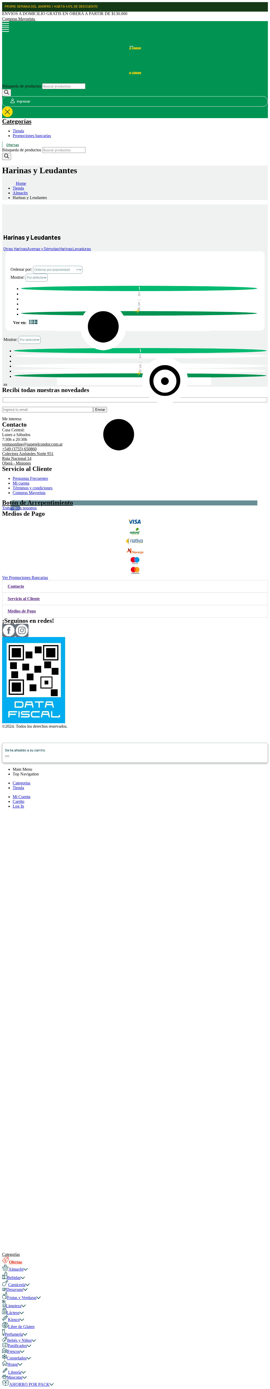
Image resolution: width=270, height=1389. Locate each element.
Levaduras (82, 248)
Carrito (18, 801)
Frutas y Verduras (21, 1297)
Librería (14, 1372)
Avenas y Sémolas (43, 248)
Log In (18, 806)
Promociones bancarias (32, 135)
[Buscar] (6, 92)
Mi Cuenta (21, 796)
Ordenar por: (22, 269)
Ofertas (12, 144)
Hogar (12, 1364)
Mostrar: (18, 277)
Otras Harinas (15, 248)
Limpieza (13, 1306)
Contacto (16, 586)
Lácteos (13, 1312)
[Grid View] (31, 322)
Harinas (66, 248)
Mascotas (14, 1377)
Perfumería (14, 1334)
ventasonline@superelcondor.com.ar (32, 444)
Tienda (18, 131)
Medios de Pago (22, 611)
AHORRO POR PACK (29, 1384)
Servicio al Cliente (24, 598)
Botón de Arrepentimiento (37, 502)
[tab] (135, 586)
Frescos (13, 1351)
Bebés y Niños (19, 1340)
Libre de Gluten (21, 1326)
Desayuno (14, 1289)
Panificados (17, 1345)
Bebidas (14, 1277)
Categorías (16, 121)
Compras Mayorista (19, 19)
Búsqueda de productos (21, 86)
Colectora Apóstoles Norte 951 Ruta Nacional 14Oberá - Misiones (28, 458)
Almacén (15, 1269)
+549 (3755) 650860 (19, 449)
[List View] (35, 322)
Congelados (17, 1358)
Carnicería (16, 1284)
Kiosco (14, 1319)
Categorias (21, 783)
